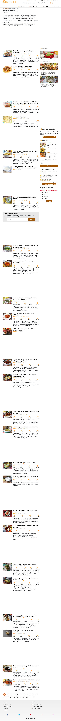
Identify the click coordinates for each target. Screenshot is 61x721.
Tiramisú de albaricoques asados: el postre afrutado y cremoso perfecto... (52, 155)
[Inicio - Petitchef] (3, 8)
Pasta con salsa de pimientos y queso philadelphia (24, 261)
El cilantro (44, 198)
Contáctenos (35, 702)
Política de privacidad (37, 704)
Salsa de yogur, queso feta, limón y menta (25, 476)
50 (11, 697)
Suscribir (31, 219)
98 (27, 697)
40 (7, 697)
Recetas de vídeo (7, 704)
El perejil (44, 194)
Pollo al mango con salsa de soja (22, 66)
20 (36, 694)
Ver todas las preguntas (52, 182)
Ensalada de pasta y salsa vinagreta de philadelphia (24, 51)
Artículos (33, 6)
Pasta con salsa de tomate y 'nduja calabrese (23, 314)
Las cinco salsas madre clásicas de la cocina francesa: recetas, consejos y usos (25, 167)
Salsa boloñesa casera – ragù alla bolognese (26, 680)
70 (17, 697)
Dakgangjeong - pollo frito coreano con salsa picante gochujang (25, 360)
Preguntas (45, 6)
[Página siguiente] (30, 697)
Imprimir (55, 159)
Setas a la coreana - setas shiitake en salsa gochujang (26, 412)
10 (33, 694)
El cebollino (45, 196)
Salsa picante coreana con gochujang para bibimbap (26, 526)
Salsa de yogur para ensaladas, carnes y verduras (25, 197)
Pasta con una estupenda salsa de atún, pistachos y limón (25, 151)
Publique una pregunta (50, 184)
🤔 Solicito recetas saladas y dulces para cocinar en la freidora (48, 176)
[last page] (33, 697)
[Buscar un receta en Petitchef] (50, 3)
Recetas (22, 6)
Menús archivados (47, 159)
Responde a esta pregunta (45, 174)
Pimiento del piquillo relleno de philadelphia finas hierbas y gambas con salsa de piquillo (26, 102)
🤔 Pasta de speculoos (45, 179)
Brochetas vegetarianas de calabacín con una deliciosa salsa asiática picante (25, 615)
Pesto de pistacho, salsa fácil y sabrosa (25, 564)
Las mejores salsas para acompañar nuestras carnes (23, 329)
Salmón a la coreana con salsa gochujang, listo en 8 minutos (25, 511)
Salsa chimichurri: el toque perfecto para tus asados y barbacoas (25, 298)
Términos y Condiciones (37, 706)
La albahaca (45, 192)
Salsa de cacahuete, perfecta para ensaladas (23, 631)
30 (4, 697)
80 (20, 697)
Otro (55, 6)
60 (14, 697)
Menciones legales (36, 708)
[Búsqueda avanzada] (53, 3)
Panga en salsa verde (19, 117)
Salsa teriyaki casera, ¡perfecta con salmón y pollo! (26, 666)
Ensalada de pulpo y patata (51, 145)
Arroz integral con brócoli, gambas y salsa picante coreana (25, 578)
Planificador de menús (48, 136)
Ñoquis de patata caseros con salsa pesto (25, 427)
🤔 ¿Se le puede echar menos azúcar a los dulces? (49, 172)
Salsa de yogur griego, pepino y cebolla (25, 462)
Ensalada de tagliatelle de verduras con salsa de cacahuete (24, 375)
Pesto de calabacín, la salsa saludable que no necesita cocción (25, 246)
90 (23, 697)
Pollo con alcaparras (51, 149)
